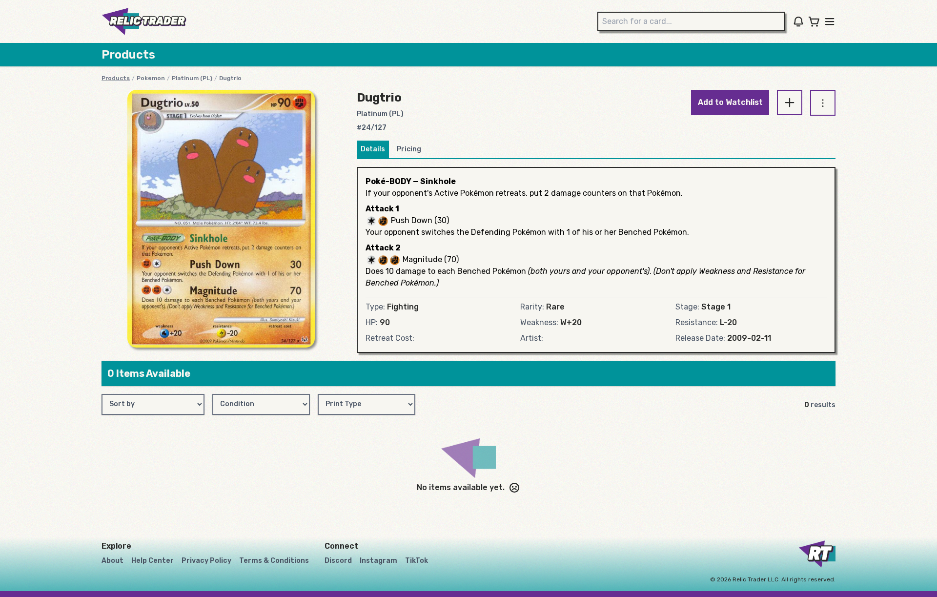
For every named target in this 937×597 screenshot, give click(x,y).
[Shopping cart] (814, 21)
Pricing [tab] (409, 149)
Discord (338, 560)
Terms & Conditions (274, 560)
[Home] (144, 21)
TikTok (416, 560)
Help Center (152, 560)
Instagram (378, 560)
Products (116, 78)
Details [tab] (373, 149)
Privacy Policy (206, 560)
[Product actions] (822, 103)
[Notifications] (798, 21)
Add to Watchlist (730, 102)
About (112, 560)
